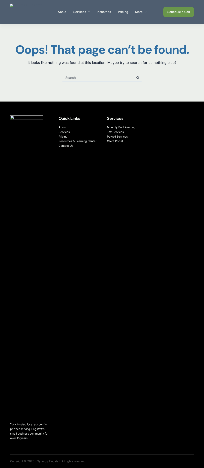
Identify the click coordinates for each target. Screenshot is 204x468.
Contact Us (66, 145)
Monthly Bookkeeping (121, 127)
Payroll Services (117, 136)
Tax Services (115, 132)
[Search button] (138, 78)
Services (79, 12)
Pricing (123, 12)
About (62, 12)
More (139, 12)
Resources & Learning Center (77, 141)
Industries (104, 12)
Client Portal (115, 141)
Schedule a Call (178, 12)
